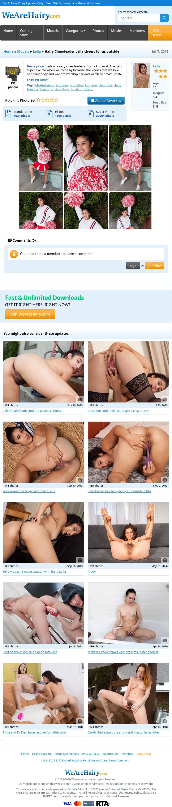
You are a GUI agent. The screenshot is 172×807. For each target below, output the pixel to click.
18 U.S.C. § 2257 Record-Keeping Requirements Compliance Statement (86, 760)
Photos (98, 30)
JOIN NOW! (156, 32)
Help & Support (41, 754)
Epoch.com (37, 792)
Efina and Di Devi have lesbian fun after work (35, 732)
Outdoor (62, 85)
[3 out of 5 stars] (47, 100)
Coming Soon (26, 32)
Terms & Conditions (67, 754)
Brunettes (76, 85)
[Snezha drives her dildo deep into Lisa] (43, 613)
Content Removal (118, 796)
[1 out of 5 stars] (38, 100)
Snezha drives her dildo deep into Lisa (30, 652)
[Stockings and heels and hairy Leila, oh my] (128, 372)
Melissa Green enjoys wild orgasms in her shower (123, 652)
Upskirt (76, 89)
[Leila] (141, 75)
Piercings (46, 89)
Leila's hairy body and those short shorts (32, 411)
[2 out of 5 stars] (43, 100)
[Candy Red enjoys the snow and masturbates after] (128, 693)
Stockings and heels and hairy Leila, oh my (118, 411)
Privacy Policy (90, 754)
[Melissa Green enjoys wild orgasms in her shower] (128, 613)
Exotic (87, 89)
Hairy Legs (62, 89)
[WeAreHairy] (86, 773)
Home (8, 30)
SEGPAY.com (50, 796)
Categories (74, 30)
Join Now (155, 265)
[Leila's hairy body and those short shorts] (43, 372)
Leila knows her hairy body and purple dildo (119, 491)
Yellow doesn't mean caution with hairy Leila (34, 571)
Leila (37, 51)
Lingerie (91, 85)
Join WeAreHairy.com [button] (30, 314)
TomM (44, 80)
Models (53, 30)
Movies (116, 30)
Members (137, 30)
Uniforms (105, 85)
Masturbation (45, 85)
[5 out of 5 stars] (56, 100)
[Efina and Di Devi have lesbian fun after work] (43, 693)
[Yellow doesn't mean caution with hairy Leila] (43, 532)
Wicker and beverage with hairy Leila (29, 491)
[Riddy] (128, 532)
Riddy (92, 571)
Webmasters (110, 754)
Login (133, 265)
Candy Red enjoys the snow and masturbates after (123, 732)
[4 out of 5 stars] (52, 100)
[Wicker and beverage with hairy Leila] (43, 452)
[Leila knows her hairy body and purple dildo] (128, 452)
